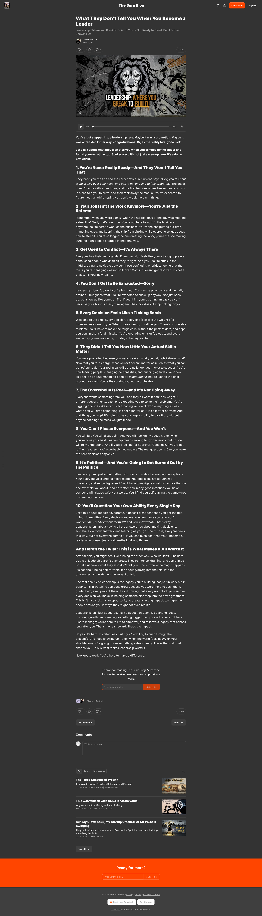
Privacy (129, 894)
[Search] (218, 5)
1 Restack (99, 701)
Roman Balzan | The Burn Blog (103, 787)
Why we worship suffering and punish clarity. (99, 805)
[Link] (71, 169)
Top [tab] (79, 771)
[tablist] (91, 771)
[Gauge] (181, 127)
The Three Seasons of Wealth (97, 779)
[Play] (81, 127)
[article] (131, 786)
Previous (87, 722)
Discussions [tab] (99, 771)
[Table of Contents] (3, 458)
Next (177, 722)
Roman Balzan (90, 40)
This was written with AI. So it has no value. (107, 801)
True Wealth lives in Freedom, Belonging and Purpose (104, 783)
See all (82, 849)
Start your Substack (123, 902)
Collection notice (151, 894)
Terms (138, 894)
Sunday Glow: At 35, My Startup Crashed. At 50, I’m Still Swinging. (116, 824)
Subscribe (237, 5)
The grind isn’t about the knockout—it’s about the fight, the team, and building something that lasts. (117, 832)
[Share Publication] (225, 5)
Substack (116, 909)
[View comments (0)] (89, 50)
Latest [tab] (87, 771)
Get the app (146, 902)
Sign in (253, 5)
